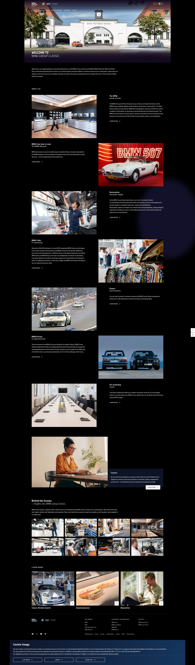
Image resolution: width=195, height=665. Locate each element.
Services (41, 10)
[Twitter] (37, 634)
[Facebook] (33, 634)
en (155, 3)
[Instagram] (45, 634)
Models (47, 10)
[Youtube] (41, 634)
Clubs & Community (56, 10)
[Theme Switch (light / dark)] (160, 3)
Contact (74, 10)
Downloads (67, 10)
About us (34, 10)
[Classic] (34, 3)
